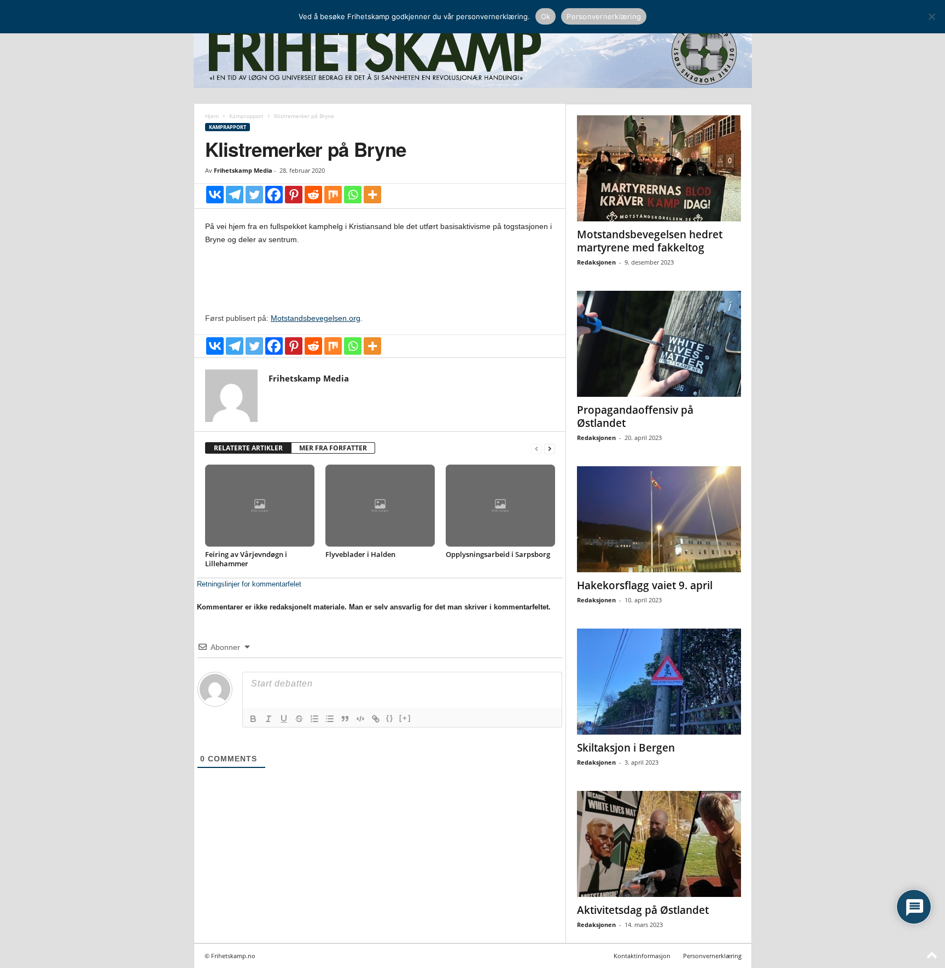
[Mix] (333, 194)
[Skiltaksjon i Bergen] (659, 682)
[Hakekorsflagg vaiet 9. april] (659, 519)
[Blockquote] (345, 718)
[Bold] (253, 718)
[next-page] (549, 448)
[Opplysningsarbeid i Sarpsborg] (500, 506)
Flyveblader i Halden (360, 554)
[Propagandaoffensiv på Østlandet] (659, 344)
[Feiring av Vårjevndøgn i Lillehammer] (259, 506)
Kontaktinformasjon (642, 956)
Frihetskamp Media (243, 170)
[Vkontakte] (215, 194)
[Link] (375, 718)
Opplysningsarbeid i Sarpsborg (498, 554)
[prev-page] (536, 448)
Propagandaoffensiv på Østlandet (635, 416)
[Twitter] (254, 194)
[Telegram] (234, 194)
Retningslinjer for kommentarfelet (249, 584)
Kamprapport (246, 116)
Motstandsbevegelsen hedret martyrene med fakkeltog (649, 241)
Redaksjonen (596, 262)
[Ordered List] (314, 718)
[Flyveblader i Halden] (380, 506)
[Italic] (268, 718)
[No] (931, 16)
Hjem (212, 116)
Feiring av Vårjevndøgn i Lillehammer (246, 558)
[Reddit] (313, 194)
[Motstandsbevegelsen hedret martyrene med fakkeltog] (659, 168)
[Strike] (299, 718)
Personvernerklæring (712, 956)
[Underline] (283, 718)
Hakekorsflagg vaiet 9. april (645, 585)
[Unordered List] (329, 718)
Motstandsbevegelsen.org (315, 318)
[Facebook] (274, 194)
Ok (546, 16)
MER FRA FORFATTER (333, 448)
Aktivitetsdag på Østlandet (643, 910)
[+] (405, 718)
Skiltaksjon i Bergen (626, 748)
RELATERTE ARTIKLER (248, 448)
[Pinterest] (293, 194)
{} (390, 718)
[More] (372, 194)
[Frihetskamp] (473, 52)
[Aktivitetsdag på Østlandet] (659, 844)
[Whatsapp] (352, 194)
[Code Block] (360, 718)
